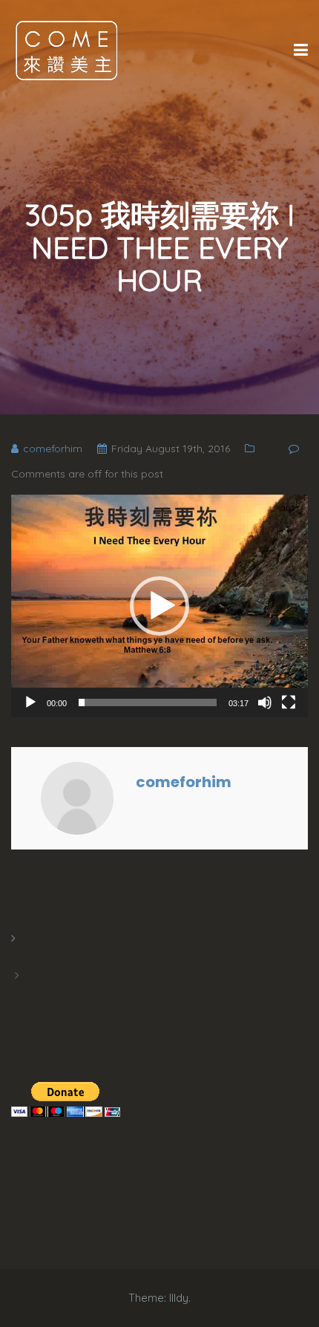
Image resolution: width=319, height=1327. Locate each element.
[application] (159, 606)
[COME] (66, 49)
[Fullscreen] (288, 702)
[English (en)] (18, 956)
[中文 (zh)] (18, 993)
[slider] (148, 702)
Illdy (178, 1298)
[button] (159, 606)
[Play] (30, 702)
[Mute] (264, 702)
